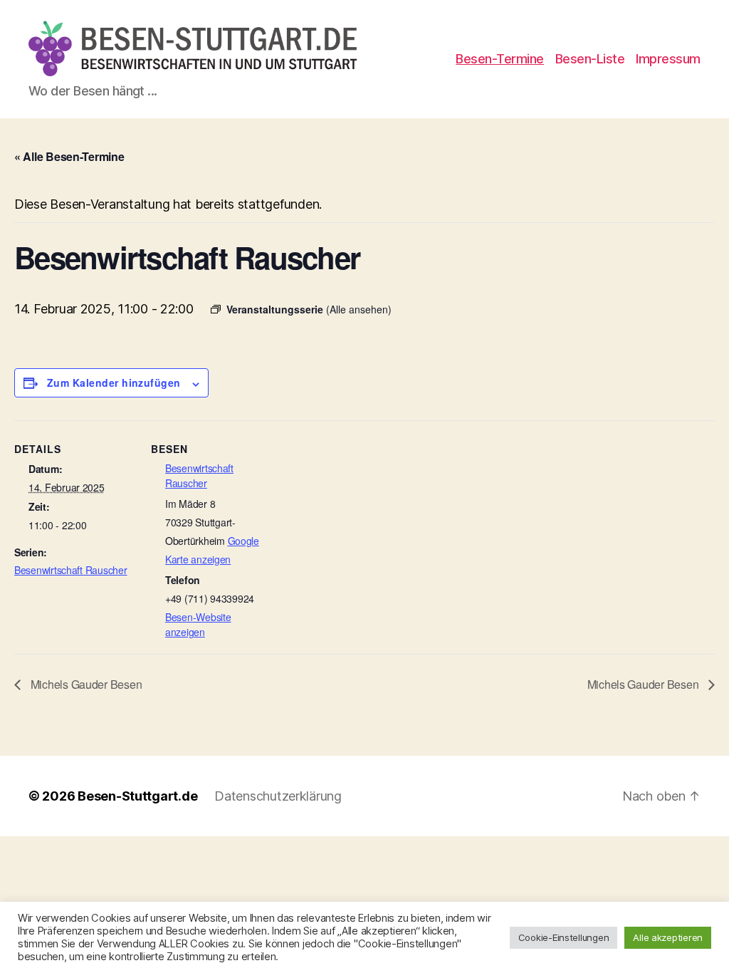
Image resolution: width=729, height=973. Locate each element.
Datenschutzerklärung (278, 796)
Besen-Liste (590, 58)
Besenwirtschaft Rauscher (70, 570)
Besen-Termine (500, 58)
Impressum (668, 58)
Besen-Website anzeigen (198, 624)
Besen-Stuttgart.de (137, 796)
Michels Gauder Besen (85, 684)
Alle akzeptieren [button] (668, 937)
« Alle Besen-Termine (69, 156)
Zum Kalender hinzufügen (114, 382)
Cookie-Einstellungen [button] (563, 937)
